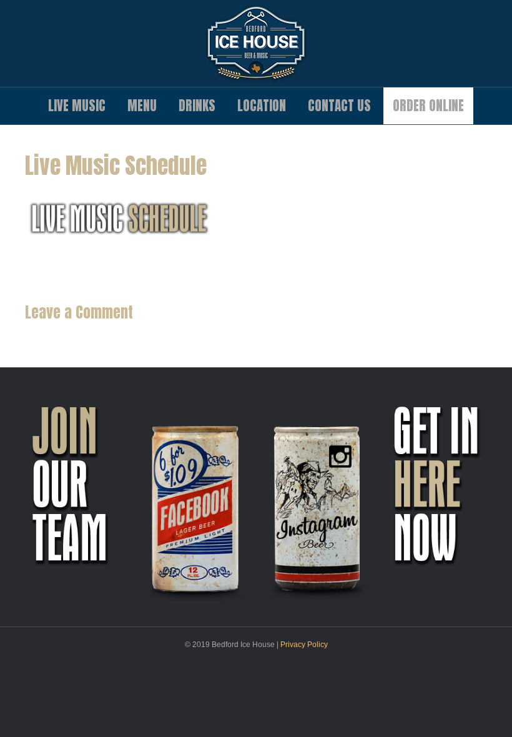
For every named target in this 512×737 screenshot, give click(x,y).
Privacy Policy (304, 644)
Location (261, 106)
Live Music (77, 106)
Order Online (428, 106)
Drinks (197, 106)
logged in (95, 336)
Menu (142, 106)
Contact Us (339, 106)
